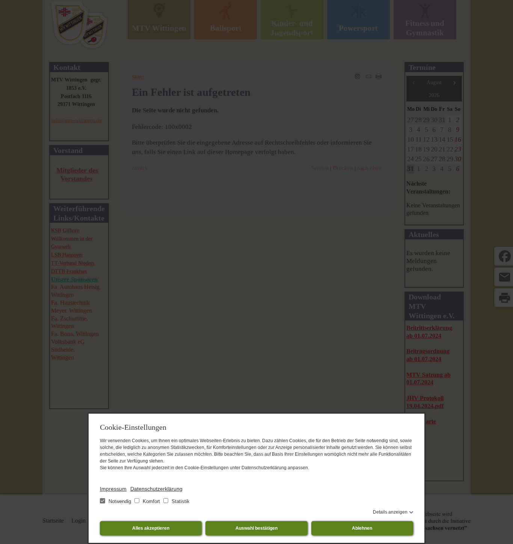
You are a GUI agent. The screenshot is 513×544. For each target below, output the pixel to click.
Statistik (180, 501)
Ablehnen (362, 528)
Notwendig (120, 501)
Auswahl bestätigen (256, 528)
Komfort (151, 501)
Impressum (113, 489)
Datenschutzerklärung (156, 489)
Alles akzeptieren (150, 528)
